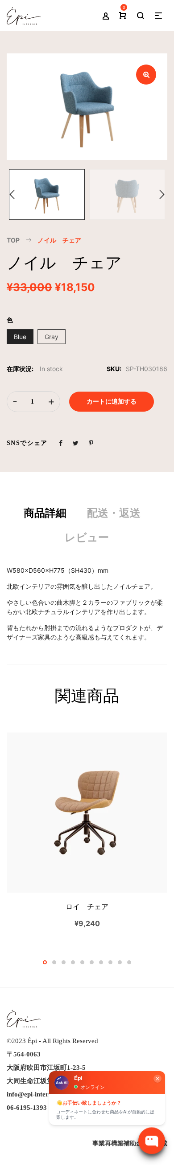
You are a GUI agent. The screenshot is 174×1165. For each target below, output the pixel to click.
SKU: (114, 368)
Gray (51, 336)
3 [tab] (64, 962)
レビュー (87, 537)
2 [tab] (54, 962)
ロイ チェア (87, 906)
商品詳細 (45, 513)
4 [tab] (73, 962)
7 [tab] (101, 962)
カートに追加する (112, 401)
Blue (20, 336)
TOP (13, 240)
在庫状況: (20, 368)
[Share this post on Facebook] (60, 443)
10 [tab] (129, 962)
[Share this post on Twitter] (76, 443)
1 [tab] (45, 962)
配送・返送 (114, 513)
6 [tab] (92, 962)
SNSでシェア (27, 443)
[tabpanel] (87, 830)
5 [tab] (82, 962)
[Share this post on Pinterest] (91, 443)
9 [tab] (120, 962)
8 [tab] (110, 962)
